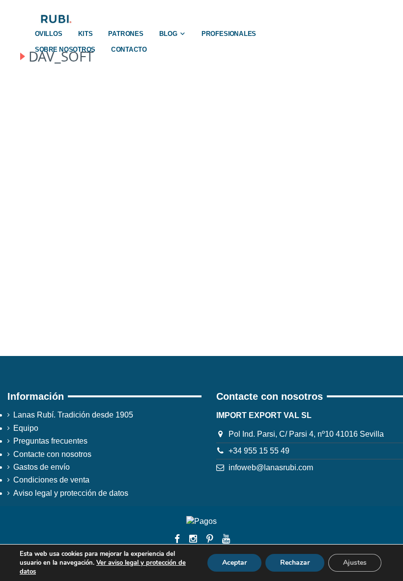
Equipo (25, 428)
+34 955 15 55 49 (259, 451)
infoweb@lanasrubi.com (271, 467)
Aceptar (234, 562)
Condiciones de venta (51, 480)
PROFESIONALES (229, 34)
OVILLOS (48, 34)
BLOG (168, 34)
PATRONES (125, 34)
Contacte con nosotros (52, 454)
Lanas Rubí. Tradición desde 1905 (73, 415)
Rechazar (295, 562)
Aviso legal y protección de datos (70, 493)
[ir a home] (55, 18)
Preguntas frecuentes (50, 441)
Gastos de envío (41, 467)
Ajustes (355, 562)
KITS (85, 34)
